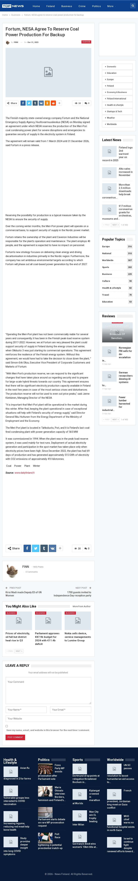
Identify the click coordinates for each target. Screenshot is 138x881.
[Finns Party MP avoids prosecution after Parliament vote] (45, 769)
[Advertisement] (48, 180)
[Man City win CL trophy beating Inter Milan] (80, 815)
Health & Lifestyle (115, 105)
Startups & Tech (114, 111)
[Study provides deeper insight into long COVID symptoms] (11, 842)
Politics (96, 6)
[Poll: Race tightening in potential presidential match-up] (45, 838)
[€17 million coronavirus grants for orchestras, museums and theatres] (109, 209)
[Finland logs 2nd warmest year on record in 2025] (109, 151)
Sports (105, 267)
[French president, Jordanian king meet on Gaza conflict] (114, 794)
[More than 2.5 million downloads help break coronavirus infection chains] (109, 188)
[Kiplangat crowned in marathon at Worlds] (80, 794)
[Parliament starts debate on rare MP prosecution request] (45, 812)
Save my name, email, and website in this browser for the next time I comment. (48, 730)
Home (36, 6)
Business (66, 6)
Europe (110, 79)
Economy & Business (117, 92)
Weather (111, 118)
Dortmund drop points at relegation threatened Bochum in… (86, 778)
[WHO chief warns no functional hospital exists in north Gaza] (114, 820)
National (106, 253)
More (110, 6)
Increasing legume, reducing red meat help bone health (16, 826)
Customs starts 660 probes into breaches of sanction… (117, 332)
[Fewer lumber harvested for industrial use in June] (109, 401)
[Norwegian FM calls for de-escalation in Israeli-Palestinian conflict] (109, 351)
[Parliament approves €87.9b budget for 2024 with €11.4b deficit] (48, 621)
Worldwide (112, 124)
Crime (82, 6)
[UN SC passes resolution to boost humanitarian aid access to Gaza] (114, 769)
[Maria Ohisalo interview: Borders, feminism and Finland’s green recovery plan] (45, 791)
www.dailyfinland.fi (24, 472)
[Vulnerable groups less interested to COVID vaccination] (11, 791)
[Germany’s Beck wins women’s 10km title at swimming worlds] (80, 836)
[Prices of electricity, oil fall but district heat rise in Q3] (19, 621)
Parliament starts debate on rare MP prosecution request (51, 822)
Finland (50, 6)
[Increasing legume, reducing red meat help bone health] (11, 816)
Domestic (111, 67)
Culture (106, 281)
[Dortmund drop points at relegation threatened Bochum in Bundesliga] (80, 769)
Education (111, 73)
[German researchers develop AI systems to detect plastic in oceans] (109, 376)
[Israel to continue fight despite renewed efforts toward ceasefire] (114, 842)
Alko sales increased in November (126, 172)
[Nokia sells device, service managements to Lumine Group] (78, 621)
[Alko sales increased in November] (109, 172)
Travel (105, 295)
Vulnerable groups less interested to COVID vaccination (16, 801)
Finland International (116, 99)
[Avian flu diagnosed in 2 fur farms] (11, 771)
